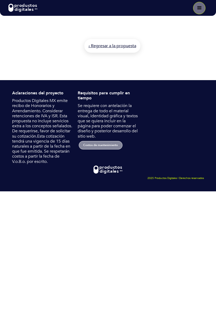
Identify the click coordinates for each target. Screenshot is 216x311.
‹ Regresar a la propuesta (112, 46)
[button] (199, 8)
